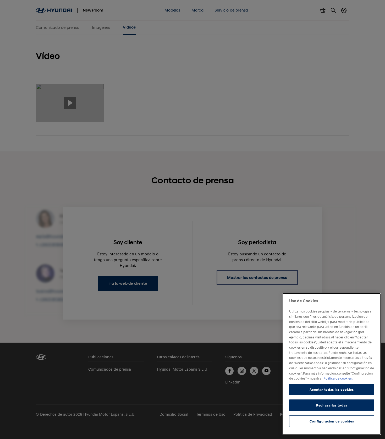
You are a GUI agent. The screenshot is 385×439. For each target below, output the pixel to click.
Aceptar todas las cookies (332, 389)
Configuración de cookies (332, 421)
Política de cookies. (338, 378)
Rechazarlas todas (331, 405)
